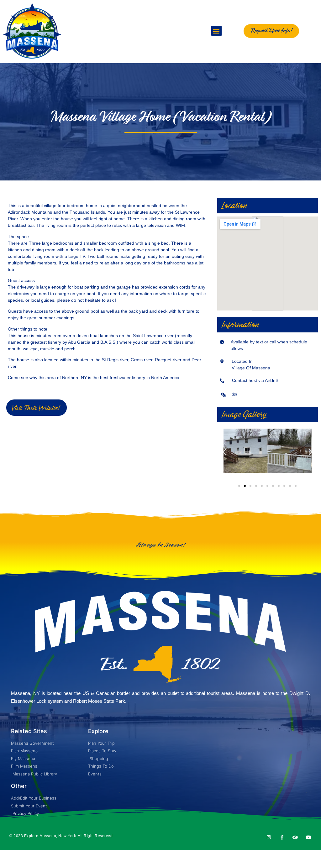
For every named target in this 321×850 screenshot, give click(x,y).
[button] (216, 31)
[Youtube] (308, 837)
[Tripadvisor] (295, 837)
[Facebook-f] (282, 837)
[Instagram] (269, 837)
